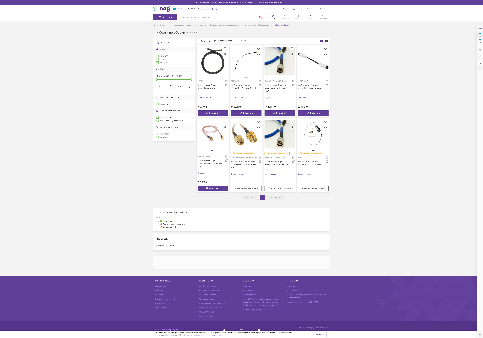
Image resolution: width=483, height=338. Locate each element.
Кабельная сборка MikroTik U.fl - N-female (309, 163)
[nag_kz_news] (241, 329)
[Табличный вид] (327, 41)
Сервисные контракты (209, 290)
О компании (161, 286)
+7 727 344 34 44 (294, 290)
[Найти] (260, 17)
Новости (159, 290)
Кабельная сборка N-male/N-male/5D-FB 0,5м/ (277, 163)
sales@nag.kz (213, 9)
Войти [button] (310, 19)
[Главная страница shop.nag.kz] (161, 9)
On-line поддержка (208, 286)
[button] (241, 2)
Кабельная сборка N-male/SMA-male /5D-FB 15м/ (276, 88)
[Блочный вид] (321, 41)
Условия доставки (207, 295)
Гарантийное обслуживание (212, 303)
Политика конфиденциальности (313, 328)
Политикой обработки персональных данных (202, 335)
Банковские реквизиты (165, 299)
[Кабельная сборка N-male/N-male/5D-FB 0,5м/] (280, 134)
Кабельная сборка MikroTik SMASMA (207, 87)
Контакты (159, 295)
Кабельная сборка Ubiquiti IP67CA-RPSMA (309, 87)
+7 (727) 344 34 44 (191, 9)
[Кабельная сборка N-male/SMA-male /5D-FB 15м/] (280, 60)
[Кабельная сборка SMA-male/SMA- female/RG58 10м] (246, 134)
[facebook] (259, 329)
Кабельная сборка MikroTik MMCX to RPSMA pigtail (210, 163)
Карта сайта (161, 307)
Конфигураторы (206, 316)
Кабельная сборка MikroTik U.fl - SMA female (244, 87)
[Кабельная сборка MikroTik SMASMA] (213, 60)
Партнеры (160, 303)
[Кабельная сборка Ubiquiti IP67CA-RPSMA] (313, 60)
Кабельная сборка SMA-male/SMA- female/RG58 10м (243, 164)
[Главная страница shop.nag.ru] (154, 25)
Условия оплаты (206, 299)
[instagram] (223, 329)
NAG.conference (206, 312)
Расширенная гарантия (210, 307)
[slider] (156, 79)
